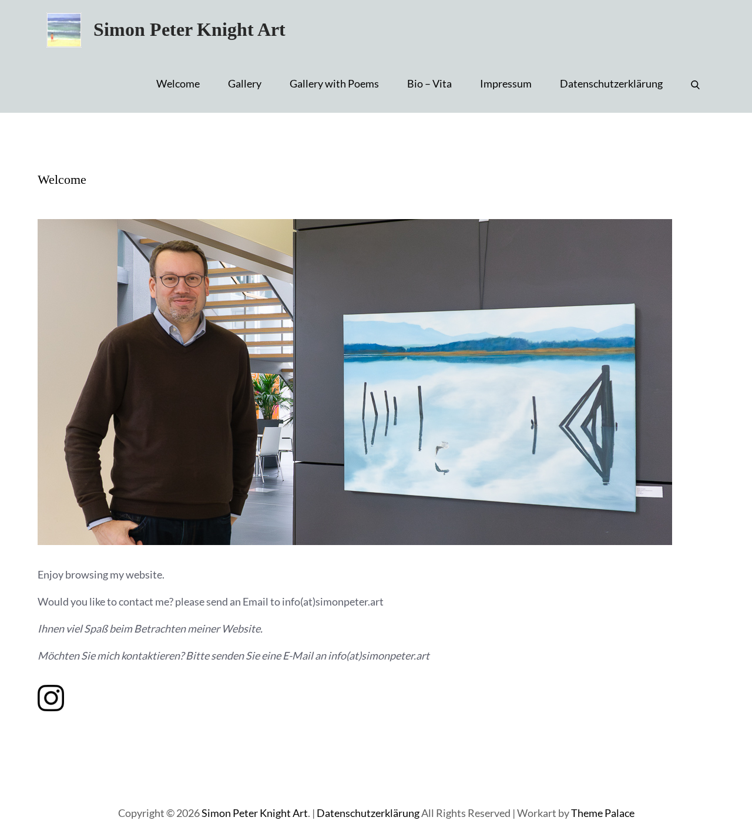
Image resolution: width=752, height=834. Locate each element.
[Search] (695, 83)
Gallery (244, 83)
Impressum (506, 83)
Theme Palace (602, 812)
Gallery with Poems (334, 83)
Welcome (178, 83)
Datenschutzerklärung (611, 83)
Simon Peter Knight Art (189, 29)
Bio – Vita (429, 83)
